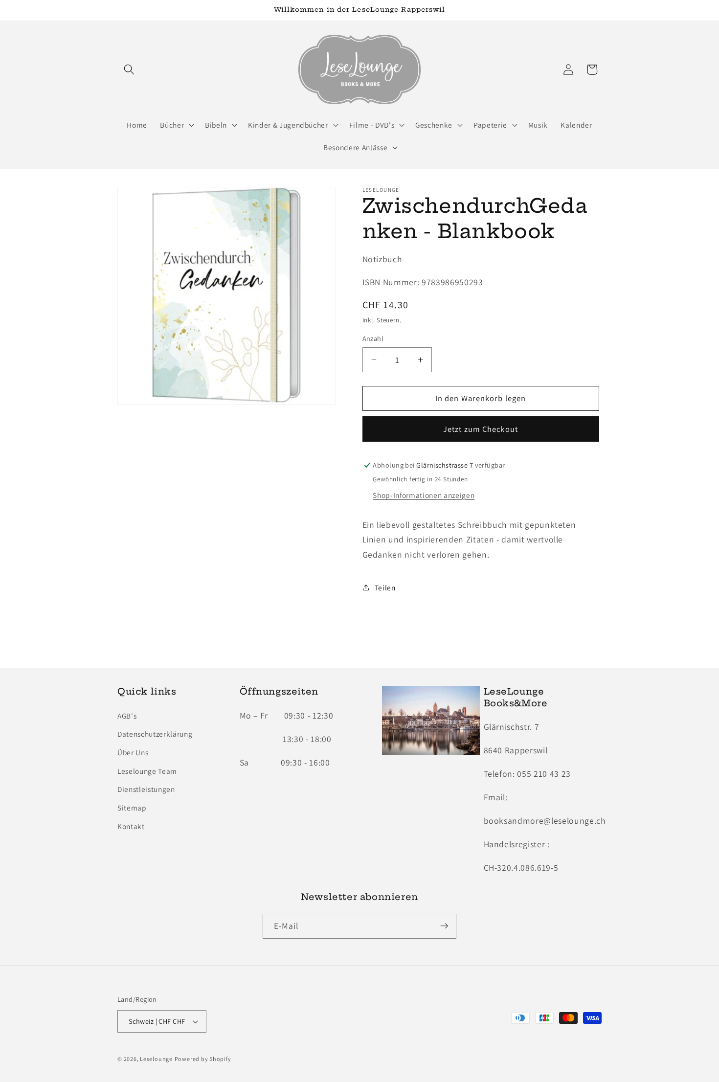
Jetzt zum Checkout (480, 429)
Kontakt (131, 826)
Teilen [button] (385, 587)
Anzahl (373, 338)
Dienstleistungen (146, 788)
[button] (129, 69)
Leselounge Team (147, 770)
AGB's (126, 715)
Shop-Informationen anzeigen (423, 495)
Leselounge (156, 1059)
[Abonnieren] (444, 926)
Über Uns (132, 752)
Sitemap (132, 807)
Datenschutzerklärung (154, 734)
